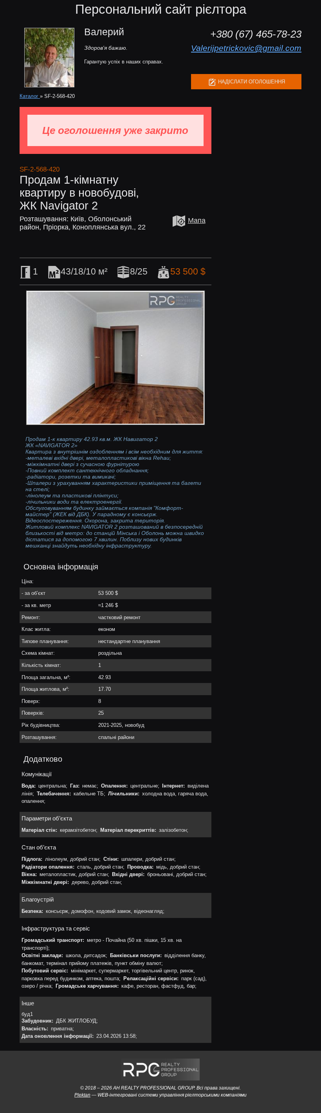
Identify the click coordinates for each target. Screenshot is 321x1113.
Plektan (82, 1094)
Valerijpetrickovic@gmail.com (246, 47)
